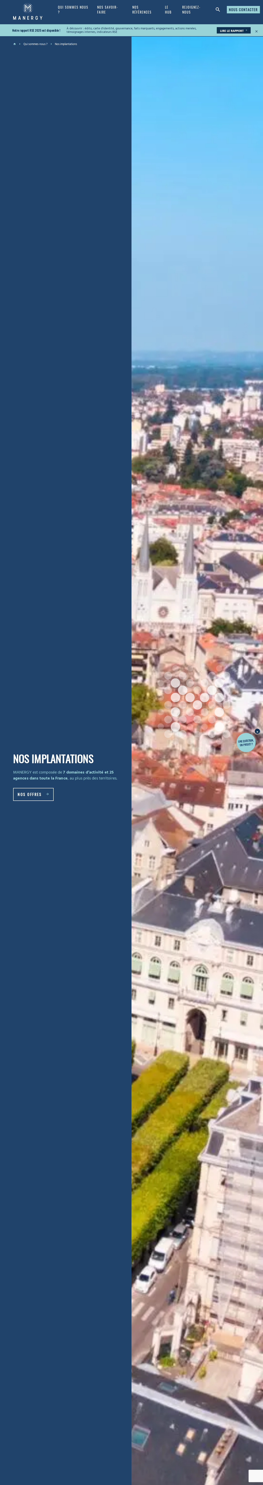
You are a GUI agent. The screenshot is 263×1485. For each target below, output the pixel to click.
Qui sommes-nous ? (35, 44)
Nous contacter (243, 9)
